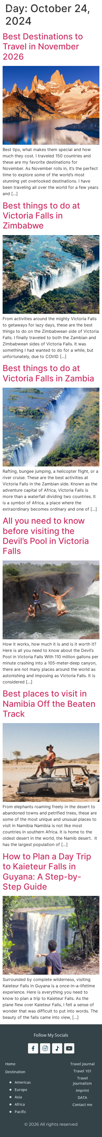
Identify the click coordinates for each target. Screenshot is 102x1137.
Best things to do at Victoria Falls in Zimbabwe (41, 215)
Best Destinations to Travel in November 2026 (43, 46)
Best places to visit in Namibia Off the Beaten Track (49, 703)
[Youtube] (69, 1048)
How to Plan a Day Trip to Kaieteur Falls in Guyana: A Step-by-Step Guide (47, 871)
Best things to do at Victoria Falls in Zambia (48, 373)
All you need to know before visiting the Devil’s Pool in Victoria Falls (46, 536)
